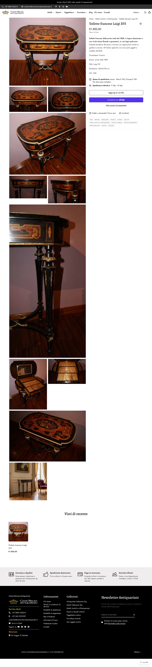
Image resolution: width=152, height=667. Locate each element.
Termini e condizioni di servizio (52, 606)
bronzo (97, 120)
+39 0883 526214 (18, 612)
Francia (113, 120)
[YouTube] (19, 627)
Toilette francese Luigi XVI (17, 546)
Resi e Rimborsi (49, 617)
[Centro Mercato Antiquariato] (13, 12)
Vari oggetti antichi (74, 622)
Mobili (49, 12)
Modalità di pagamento (52, 613)
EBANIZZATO (105, 120)
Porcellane (81, 12)
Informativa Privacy (51, 620)
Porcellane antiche (73, 619)
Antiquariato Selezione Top (77, 602)
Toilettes (111, 126)
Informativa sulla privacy (116, 623)
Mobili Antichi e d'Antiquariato (106, 19)
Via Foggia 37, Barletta (19, 635)
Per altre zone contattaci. (102, 82)
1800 (91, 120)
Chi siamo (98, 12)
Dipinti (58, 12)
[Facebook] (25, 627)
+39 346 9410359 (18, 616)
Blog (91, 12)
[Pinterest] (28, 627)
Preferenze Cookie (50, 624)
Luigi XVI (126, 120)
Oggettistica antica (74, 615)
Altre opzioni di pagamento (116, 105)
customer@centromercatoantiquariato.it (23, 619)
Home (91, 19)
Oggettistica (69, 12)
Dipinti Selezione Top (74, 605)
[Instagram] (22, 627)
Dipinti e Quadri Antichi (76, 612)
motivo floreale (117, 123)
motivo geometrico (130, 123)
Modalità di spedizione (52, 610)
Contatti (107, 12)
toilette (104, 126)
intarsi (120, 120)
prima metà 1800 (95, 126)
